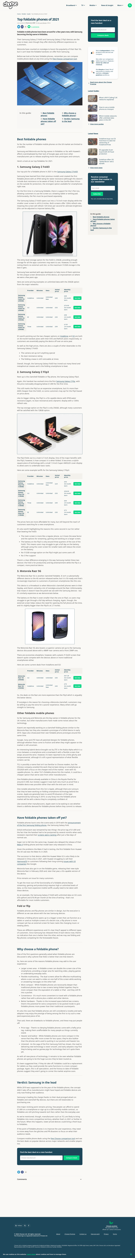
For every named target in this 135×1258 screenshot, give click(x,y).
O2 (73, 336)
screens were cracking (47, 835)
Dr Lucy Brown (42, 23)
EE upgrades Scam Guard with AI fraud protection (106, 152)
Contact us (82, 1234)
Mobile (92, 5)
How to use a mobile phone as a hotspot (106, 108)
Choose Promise (70, 1234)
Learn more (31, 1254)
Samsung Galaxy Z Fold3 (67, 171)
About (58, 1234)
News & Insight (107, 5)
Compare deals (71, 1158)
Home (19, 14)
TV (82, 5)
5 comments (35, 27)
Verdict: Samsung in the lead (101, 229)
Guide (28, 14)
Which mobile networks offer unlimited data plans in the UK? (108, 118)
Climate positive (111, 1226)
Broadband (70, 5)
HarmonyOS (22, 861)
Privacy (106, 1234)
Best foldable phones (101, 217)
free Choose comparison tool (65, 59)
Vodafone (64, 336)
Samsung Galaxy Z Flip (65, 381)
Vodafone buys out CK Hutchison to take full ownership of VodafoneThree (107, 142)
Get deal (77, 298)
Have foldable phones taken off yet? (48, 121)
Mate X (20, 844)
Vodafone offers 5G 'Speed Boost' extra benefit (106, 161)
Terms (115, 1234)
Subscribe (97, 194)
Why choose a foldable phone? (100, 225)
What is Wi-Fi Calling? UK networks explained (108, 98)
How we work (95, 1234)
